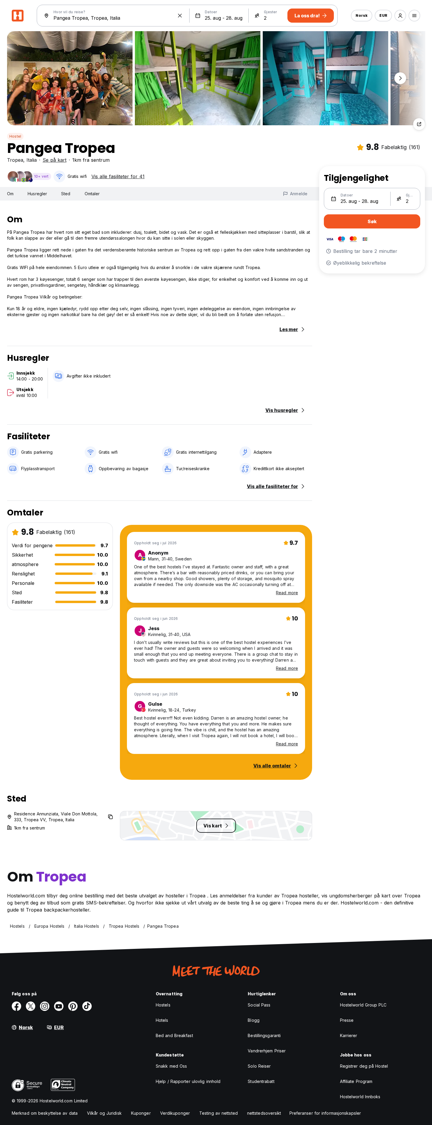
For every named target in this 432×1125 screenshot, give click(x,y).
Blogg (253, 1020)
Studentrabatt (261, 1081)
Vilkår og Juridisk (104, 1113)
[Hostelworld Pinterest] (73, 1006)
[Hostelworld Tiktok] (87, 1006)
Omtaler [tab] (92, 193)
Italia (31, 160)
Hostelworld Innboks (360, 1096)
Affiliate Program (356, 1081)
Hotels (162, 1020)
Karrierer (348, 1035)
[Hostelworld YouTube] (58, 1006)
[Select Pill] (400, 15)
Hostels (163, 1004)
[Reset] (180, 16)
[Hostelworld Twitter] (30, 1006)
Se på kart (54, 160)
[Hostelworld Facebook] (16, 1006)
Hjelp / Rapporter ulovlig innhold (188, 1081)
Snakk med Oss (171, 1066)
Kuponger (141, 1113)
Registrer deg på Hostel (364, 1066)
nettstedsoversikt (264, 1113)
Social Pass (259, 1004)
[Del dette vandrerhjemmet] (419, 124)
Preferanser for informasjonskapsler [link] (325, 1113)
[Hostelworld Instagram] (44, 1006)
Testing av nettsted (218, 1113)
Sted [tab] (65, 193)
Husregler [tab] (37, 193)
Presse (347, 1020)
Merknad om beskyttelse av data (45, 1113)
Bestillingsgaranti (264, 1035)
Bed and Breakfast (174, 1035)
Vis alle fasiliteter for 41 (118, 176)
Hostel (15, 136)
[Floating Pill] (400, 78)
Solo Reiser (259, 1066)
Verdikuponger (175, 1113)
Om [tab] (10, 193)
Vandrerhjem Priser (267, 1050)
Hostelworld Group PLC (363, 1004)
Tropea (15, 160)
